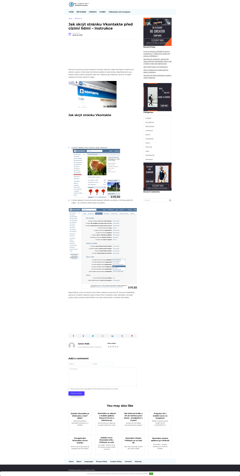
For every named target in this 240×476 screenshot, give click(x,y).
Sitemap (138, 461)
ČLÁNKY (102, 12)
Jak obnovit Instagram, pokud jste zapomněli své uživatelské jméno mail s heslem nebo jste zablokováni (157, 61)
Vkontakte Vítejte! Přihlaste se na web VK (133, 440)
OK (151, 473)
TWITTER (148, 147)
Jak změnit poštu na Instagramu (155, 67)
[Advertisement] (102, 55)
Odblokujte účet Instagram (119, 12)
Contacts (128, 461)
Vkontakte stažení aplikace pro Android (160, 439)
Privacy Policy (101, 461)
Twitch (147, 143)
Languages (88, 461)
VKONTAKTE (149, 155)
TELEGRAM (149, 139)
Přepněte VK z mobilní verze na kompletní (160, 415)
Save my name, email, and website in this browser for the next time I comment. (94, 389)
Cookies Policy (116, 461)
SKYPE (147, 135)
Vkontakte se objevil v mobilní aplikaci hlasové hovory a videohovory (107, 416)
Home (71, 461)
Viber (147, 151)
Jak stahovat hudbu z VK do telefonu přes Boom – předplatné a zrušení (133, 416)
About (78, 461)
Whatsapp (149, 159)
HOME (71, 12)
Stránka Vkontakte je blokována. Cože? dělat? (80, 415)
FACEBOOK (149, 122)
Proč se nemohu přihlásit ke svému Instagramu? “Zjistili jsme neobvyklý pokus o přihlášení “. (156, 54)
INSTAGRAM (81, 12)
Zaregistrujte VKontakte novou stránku (80, 440)
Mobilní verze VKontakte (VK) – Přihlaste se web (106, 440)
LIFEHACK (93, 12)
